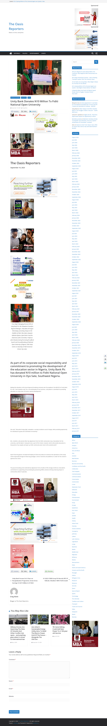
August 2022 (75, 262)
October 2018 (75, 381)
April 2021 (74, 303)
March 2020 (75, 337)
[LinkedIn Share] (105, 362)
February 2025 (76, 184)
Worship (74, 617)
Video (73, 609)
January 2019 (75, 374)
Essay (73, 502)
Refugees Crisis (76, 578)
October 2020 (75, 319)
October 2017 (75, 413)
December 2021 (76, 283)
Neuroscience (75, 562)
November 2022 (76, 254)
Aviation (74, 456)
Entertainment (34, 53)
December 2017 (76, 407)
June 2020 (74, 329)
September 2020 (76, 322)
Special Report (76, 591)
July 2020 (74, 327)
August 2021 (75, 293)
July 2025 (74, 171)
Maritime (74, 547)
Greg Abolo (24, 108)
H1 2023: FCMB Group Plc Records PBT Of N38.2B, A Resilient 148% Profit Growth (55, 580)
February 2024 (76, 215)
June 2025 (74, 174)
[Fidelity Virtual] (22, 257)
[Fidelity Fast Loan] (22, 200)
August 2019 (75, 355)
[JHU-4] (22, 134)
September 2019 (76, 353)
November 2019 (76, 348)
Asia (73, 453)
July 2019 (74, 358)
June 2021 (74, 298)
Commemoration (76, 474)
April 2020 (74, 335)
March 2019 (75, 368)
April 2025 (74, 179)
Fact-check (75, 510)
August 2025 (75, 168)
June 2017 (74, 423)
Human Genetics (76, 528)
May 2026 (74, 145)
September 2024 (76, 197)
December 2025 (76, 158)
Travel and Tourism (77, 606)
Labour (74, 536)
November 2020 (76, 316)
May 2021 (74, 301)
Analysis (74, 445)
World (73, 614)
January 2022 (75, 280)
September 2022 (76, 259)
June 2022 (74, 267)
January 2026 (75, 155)
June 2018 (74, 392)
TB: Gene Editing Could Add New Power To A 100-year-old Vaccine (60, 630)
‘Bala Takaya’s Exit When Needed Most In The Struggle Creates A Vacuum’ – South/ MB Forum (85, 110)
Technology (75, 596)
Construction (75, 482)
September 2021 (76, 290)
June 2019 (74, 361)
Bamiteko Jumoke (76, 119)
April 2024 (74, 210)
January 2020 (75, 342)
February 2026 (76, 153)
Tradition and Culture (77, 601)
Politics (25, 53)
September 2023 (76, 228)
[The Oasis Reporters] (11, 53)
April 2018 (74, 397)
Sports (43, 53)
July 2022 (74, 264)
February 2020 (76, 340)
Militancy (74, 557)
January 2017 (75, 431)
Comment (12, 659)
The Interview (75, 599)
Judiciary (74, 534)
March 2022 (75, 275)
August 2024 (75, 199)
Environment (75, 500)
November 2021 (76, 285)
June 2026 (74, 142)
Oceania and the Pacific (78, 570)
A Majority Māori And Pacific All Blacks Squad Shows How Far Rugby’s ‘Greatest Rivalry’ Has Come (84, 92)
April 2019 (74, 366)
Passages (74, 573)
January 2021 (75, 311)
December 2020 (76, 314)
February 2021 (76, 309)
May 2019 (74, 363)
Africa (73, 440)
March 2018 (75, 400)
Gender (74, 515)
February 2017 (76, 428)
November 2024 (76, 192)
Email (11, 689)
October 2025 (75, 163)
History (74, 521)
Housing (74, 526)
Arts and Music (76, 450)
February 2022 (76, 277)
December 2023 (76, 220)
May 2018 (74, 394)
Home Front (75, 523)
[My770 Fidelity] (22, 504)
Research (74, 580)
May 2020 (74, 332)
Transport (74, 604)
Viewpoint (74, 612)
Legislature (75, 541)
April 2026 (74, 148)
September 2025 (76, 166)
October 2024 (75, 194)
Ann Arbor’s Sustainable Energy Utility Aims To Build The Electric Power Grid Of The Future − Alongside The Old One (38, 633)
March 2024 (75, 212)
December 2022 (76, 251)
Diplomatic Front (76, 487)
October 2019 (75, 350)
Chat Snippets (75, 471)
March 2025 (75, 181)
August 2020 (75, 324)
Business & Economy (15, 97)
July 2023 (74, 233)
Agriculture (75, 443)
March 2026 (75, 150)
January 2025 (75, 187)
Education (24, 97)
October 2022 (75, 257)
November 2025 (76, 161)
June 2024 (74, 205)
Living (73, 544)
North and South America (78, 567)
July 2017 (74, 420)
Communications (76, 476)
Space (73, 588)
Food (73, 513)
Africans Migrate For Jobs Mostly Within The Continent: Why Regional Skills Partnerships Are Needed (84, 73)
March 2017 (75, 426)
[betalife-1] (22, 115)
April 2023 (74, 241)
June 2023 (74, 236)
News (29, 97)
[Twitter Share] (105, 359)
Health (74, 518)
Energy (74, 495)
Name (11, 681)
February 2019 (76, 371)
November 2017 (76, 410)
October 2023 (75, 225)
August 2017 (75, 418)
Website (11, 696)
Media (73, 549)
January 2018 (75, 405)
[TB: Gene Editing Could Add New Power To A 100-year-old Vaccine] (60, 616)
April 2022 (74, 272)
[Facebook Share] (105, 355)
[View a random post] (96, 53)
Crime (73, 484)
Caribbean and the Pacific (79, 466)
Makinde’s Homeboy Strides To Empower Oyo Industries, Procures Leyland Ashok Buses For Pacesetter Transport (85, 120)
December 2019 (76, 345)
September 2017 (76, 415)
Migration (74, 554)
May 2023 (74, 238)
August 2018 (75, 387)
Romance (74, 583)
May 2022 (74, 270)
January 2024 (75, 218)
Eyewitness (75, 508)
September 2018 (76, 384)
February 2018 (76, 402)
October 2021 (75, 288)
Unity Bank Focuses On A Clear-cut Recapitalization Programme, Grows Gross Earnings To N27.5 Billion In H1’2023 (25, 581)
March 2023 (75, 244)
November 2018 (76, 379)
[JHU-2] (45, 479)
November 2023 (76, 223)
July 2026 (74, 140)
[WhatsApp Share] (105, 368)
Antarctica (74, 448)
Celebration (75, 469)
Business (74, 461)
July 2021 (74, 296)
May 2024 (74, 207)
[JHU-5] (22, 395)
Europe (74, 505)
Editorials (17, 53)
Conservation (75, 479)
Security (74, 586)
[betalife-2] (22, 230)
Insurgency (75, 531)
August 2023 (75, 231)
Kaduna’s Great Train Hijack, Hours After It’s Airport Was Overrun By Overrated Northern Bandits (84, 126)
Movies (74, 560)
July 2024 (74, 202)
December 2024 (76, 189)
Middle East (75, 552)
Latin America (75, 539)
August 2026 (75, 137)
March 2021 (75, 306)
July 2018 (74, 389)
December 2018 (76, 376)
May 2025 (74, 176)
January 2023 (75, 249)
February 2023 (76, 246)
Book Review (75, 458)
